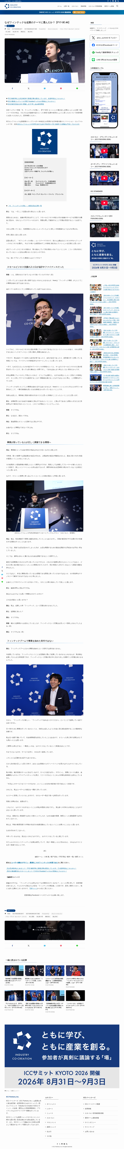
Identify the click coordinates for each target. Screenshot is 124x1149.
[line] (113, 1)
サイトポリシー (90, 1122)
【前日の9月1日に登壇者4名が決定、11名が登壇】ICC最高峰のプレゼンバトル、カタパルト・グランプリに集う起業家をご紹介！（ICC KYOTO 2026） (104, 357)
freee (8, 29)
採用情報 (88, 1108)
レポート (50, 1108)
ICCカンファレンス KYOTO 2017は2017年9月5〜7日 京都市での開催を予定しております (48, 124)
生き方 (49, 1131)
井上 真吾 (8, 31)
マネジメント (51, 1122)
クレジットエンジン (53, 29)
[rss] (118, 1)
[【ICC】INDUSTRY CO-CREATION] (13, 6)
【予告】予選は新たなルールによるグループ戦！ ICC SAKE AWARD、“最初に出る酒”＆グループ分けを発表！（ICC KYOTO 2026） (104, 322)
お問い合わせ (89, 1131)
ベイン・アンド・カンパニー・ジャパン (69, 29)
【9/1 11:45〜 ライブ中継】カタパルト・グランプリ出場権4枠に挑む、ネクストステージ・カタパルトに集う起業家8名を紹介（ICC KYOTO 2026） (104, 344)
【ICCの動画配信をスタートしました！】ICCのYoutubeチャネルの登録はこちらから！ (36, 871)
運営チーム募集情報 (92, 1118)
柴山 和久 (30, 31)
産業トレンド (10, 26)
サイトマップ (89, 1127)
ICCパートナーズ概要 (92, 1104)
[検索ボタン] (117, 6)
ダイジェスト (51, 1104)
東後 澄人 (23, 31)
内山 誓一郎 (15, 31)
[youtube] (115, 1)
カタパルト (51, 1118)
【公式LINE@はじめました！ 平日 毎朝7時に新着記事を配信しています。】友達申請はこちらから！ (41, 868)
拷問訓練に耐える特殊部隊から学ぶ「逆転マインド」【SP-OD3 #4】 (111, 388)
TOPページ (33, 888)
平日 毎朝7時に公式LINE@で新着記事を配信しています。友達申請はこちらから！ (36, 98)
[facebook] (108, 1)
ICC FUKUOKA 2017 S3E (31, 29)
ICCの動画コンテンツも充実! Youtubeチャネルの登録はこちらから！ (32, 101)
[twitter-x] (110, 1)
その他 (49, 1136)
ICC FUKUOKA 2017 (17, 29)
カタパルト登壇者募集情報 (94, 1113)
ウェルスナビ (42, 29)
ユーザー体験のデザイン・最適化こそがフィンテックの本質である (34, 862)
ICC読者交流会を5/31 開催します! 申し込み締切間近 (26, 104)
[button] (12, 88)
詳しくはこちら (79, 12)
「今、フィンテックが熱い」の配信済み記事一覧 (25, 206)
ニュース (50, 1113)
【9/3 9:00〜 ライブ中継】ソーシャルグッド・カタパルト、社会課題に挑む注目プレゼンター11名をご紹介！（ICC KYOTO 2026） (104, 299)
